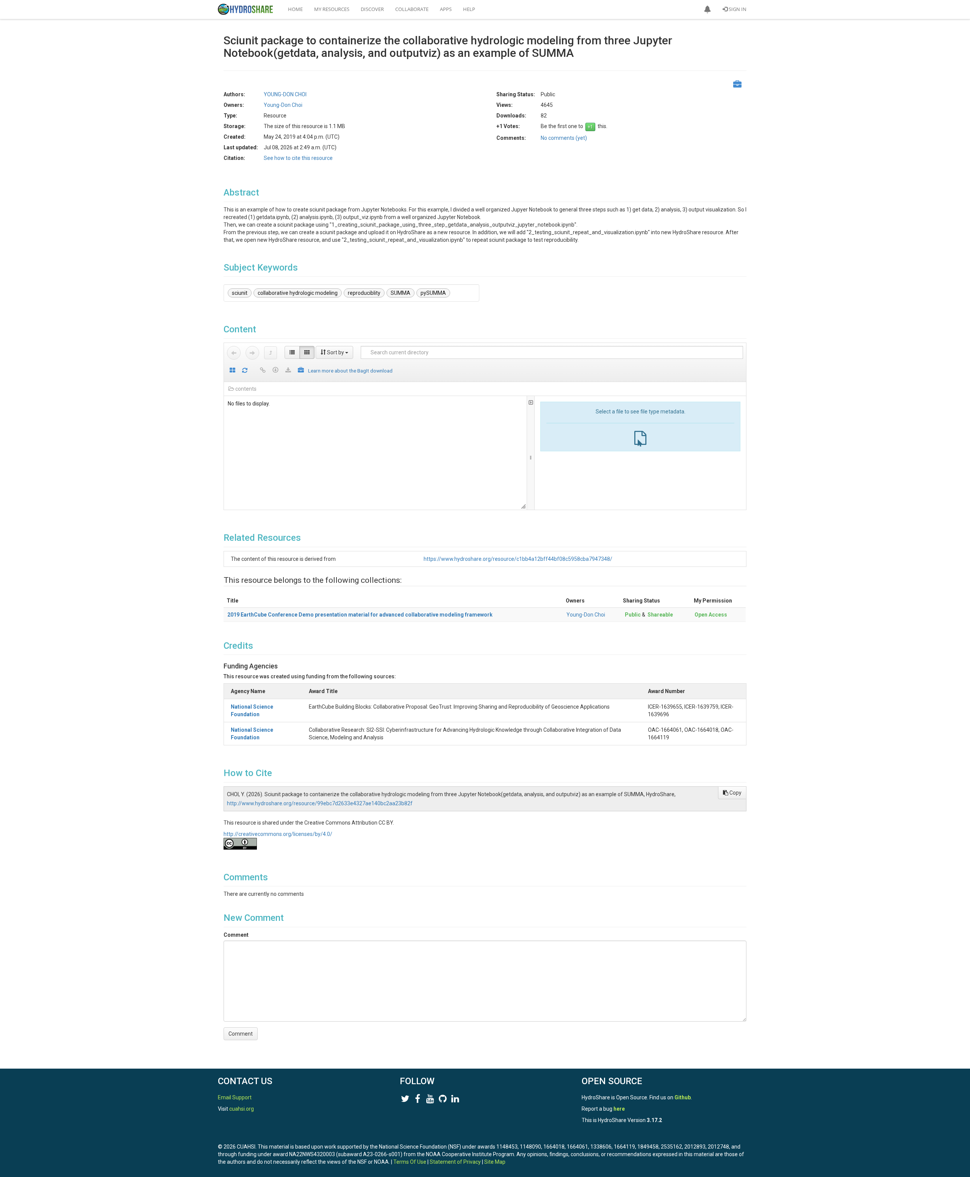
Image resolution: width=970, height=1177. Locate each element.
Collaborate (412, 9)
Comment (236, 935)
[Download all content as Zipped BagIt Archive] (301, 371)
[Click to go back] (234, 353)
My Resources (331, 9)
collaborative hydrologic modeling (298, 293)
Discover (372, 9)
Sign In (737, 9)
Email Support (235, 1097)
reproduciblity (364, 293)
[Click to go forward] (252, 353)
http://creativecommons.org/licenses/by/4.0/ (278, 834)
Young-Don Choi (585, 615)
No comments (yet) (564, 138)
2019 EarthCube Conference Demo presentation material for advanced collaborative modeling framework (360, 615)
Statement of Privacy (455, 1162)
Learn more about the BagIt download (350, 371)
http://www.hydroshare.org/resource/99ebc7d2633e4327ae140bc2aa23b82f (320, 803)
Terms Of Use (409, 1162)
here (619, 1109)
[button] (707, 9)
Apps (446, 9)
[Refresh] (244, 371)
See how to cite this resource (298, 158)
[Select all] (232, 371)
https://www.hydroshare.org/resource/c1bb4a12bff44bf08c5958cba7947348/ (518, 559)
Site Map (494, 1162)
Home (295, 9)
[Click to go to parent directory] (270, 352)
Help (469, 9)
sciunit (239, 293)
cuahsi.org (241, 1109)
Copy (735, 793)
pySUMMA (433, 293)
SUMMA (400, 293)
